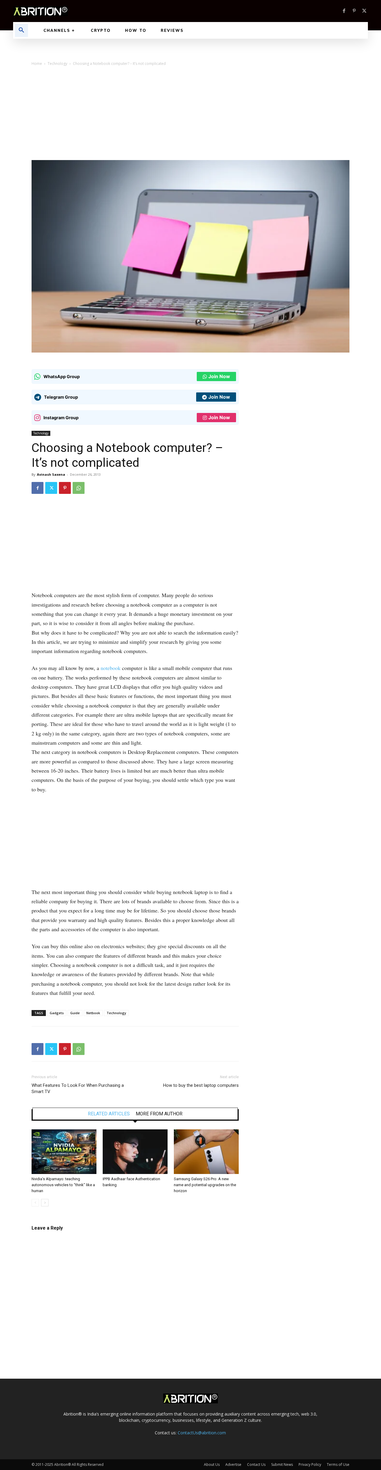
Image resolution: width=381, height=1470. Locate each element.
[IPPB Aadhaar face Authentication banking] (135, 1151)
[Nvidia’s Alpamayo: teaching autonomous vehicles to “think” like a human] (64, 1151)
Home (37, 63)
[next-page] (45, 1202)
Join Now (219, 376)
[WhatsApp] (79, 488)
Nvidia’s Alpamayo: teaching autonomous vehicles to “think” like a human (63, 1185)
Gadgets (57, 1013)
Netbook (93, 1013)
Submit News (282, 1464)
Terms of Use (338, 1464)
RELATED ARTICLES (109, 1113)
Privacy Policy (310, 1464)
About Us (212, 1464)
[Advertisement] (190, 115)
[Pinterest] (354, 11)
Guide (75, 1013)
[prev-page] (35, 1202)
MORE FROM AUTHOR (159, 1113)
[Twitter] (364, 11)
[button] (21, 30)
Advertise (233, 1464)
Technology (57, 63)
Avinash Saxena (51, 474)
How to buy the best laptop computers (201, 1085)
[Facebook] (344, 11)
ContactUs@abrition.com (202, 1432)
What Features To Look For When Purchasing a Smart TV (78, 1088)
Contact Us (256, 1464)
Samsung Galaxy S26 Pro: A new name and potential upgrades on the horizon (205, 1185)
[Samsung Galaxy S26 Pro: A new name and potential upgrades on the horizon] (206, 1151)
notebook (111, 667)
